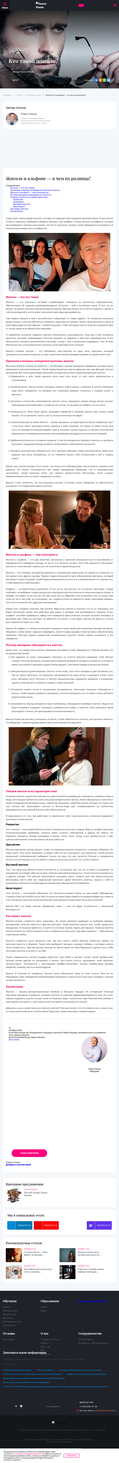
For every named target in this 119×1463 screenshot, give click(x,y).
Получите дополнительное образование (81, 5)
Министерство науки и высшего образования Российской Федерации (34, 1378)
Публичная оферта (45, 1370)
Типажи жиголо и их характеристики (28, 197)
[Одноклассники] (100, 80)
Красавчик (18, 201)
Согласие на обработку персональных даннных (80, 1370)
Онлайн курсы (10, 1314)
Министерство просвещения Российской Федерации (26, 1382)
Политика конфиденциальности (17, 1370)
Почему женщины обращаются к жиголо (30, 194)
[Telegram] (108, 80)
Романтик (18, 199)
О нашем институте (50, 1339)
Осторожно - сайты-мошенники (93, 1343)
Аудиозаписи (9, 1325)
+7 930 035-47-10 (88, 1406)
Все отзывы (8, 1339)
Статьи (44, 1307)
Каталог (7, 1307)
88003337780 (86, 1402)
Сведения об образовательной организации (87, 1374)
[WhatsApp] (104, 80)
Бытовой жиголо (21, 204)
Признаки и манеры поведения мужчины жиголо (35, 190)
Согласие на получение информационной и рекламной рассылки (32, 1374)
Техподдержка (53, 1406)
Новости (45, 1343)
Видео (44, 1310)
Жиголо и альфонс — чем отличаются (29, 192)
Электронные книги (12, 1321)
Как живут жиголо (19, 208)
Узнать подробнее (29, 1153)
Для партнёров (85, 1339)
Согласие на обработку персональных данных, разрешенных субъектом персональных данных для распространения (55, 1386)
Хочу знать (14, 1039)
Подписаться (24, 1225)
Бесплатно (8, 1317)
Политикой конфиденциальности (28, 1453)
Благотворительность (92, 1301)
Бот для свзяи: (98, 1410)
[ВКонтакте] (96, 80)
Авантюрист (19, 206)
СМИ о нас (46, 1346)
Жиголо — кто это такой (22, 187)
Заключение (16, 211)
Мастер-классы (10, 1310)
